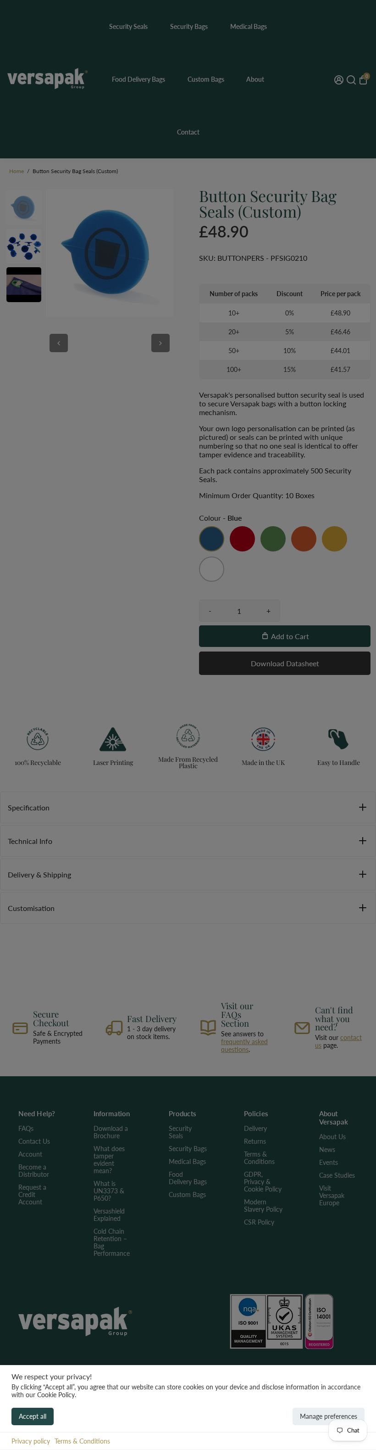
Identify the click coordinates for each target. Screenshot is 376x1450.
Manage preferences (328, 1416)
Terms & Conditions (82, 1441)
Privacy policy (30, 1441)
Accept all (32, 1416)
